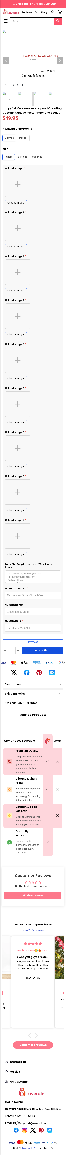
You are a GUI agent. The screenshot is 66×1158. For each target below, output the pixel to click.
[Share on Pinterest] (39, 674)
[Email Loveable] (49, 1131)
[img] (33, 944)
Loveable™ (29, 1148)
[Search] (58, 21)
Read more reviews (33, 1045)
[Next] (60, 60)
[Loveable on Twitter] (33, 1131)
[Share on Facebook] (26, 674)
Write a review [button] (33, 895)
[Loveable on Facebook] (16, 1131)
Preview (33, 642)
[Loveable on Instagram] (24, 1131)
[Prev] (6, 60)
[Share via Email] (52, 674)
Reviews (26, 12)
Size (5, 149)
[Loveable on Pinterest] (41, 1131)
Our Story (41, 12)
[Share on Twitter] (14, 674)
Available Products (18, 128)
